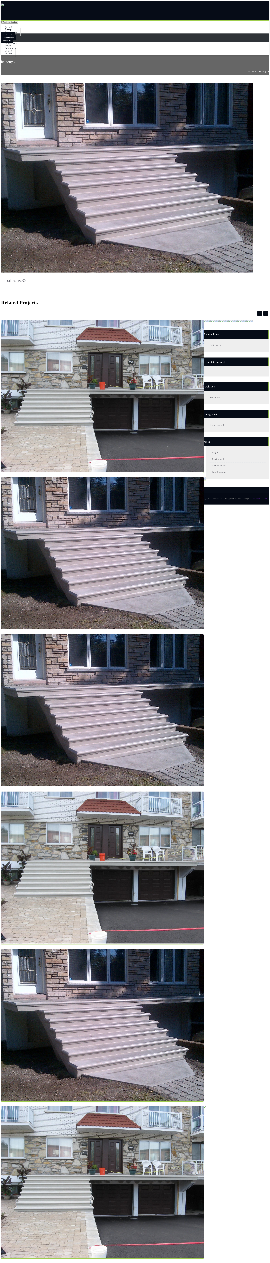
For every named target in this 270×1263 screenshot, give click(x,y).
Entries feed (218, 459)
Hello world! (216, 345)
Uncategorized (217, 425)
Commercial (8, 38)
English (8, 53)
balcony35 (264, 71)
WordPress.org (219, 472)
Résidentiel (8, 35)
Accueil (252, 71)
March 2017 (216, 397)
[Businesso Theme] (18, 12)
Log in (215, 452)
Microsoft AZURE (260, 498)
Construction (11, 32)
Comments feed (219, 465)
